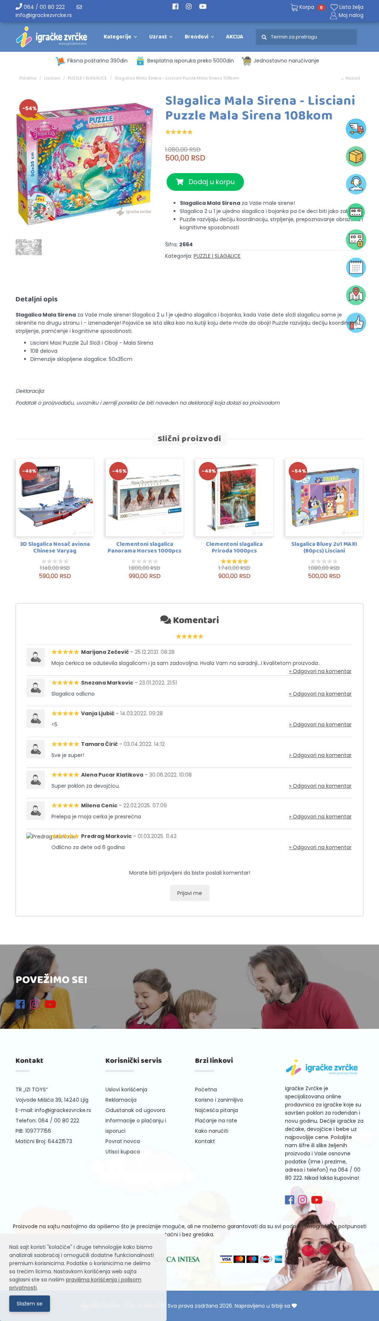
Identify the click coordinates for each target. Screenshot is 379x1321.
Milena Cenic (99, 805)
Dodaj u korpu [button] (209, 181)
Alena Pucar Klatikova (112, 774)
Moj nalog (351, 15)
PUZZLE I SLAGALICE (87, 78)
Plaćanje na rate (216, 1120)
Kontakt (205, 1141)
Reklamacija (121, 1100)
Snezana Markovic (107, 682)
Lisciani (52, 78)
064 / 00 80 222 (43, 7)
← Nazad (350, 78)
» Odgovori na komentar (320, 671)
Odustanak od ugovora (135, 1110)
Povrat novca (122, 1141)
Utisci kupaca (122, 1151)
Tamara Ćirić (99, 744)
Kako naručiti (211, 1131)
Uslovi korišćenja (126, 1089)
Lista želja (350, 7)
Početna (27, 78)
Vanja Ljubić (97, 713)
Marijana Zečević (105, 652)
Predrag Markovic (106, 836)
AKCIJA (234, 37)
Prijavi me (189, 893)
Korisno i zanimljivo (219, 1100)
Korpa (310, 7)
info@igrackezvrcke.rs (63, 1110)
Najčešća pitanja (216, 1110)
